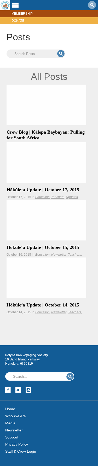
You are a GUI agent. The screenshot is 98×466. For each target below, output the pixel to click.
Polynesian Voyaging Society (5, 5)
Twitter (18, 390)
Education (42, 197)
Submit (61, 53)
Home (10, 409)
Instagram (28, 390)
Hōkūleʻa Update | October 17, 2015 (43, 189)
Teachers (57, 197)
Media (10, 423)
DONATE (17, 21)
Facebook (8, 390)
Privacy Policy (16, 444)
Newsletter (58, 254)
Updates (72, 197)
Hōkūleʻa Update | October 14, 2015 (43, 305)
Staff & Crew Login (20, 451)
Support (11, 437)
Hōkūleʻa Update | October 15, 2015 (43, 247)
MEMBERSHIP (22, 13)
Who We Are (15, 416)
